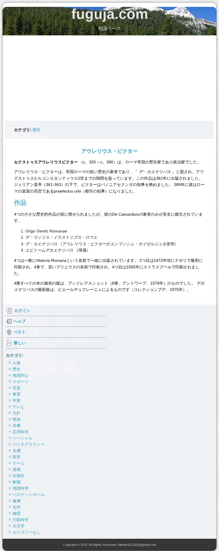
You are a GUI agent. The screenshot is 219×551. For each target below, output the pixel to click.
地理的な (21, 375)
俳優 (17, 425)
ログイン (22, 310)
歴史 (36, 129)
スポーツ (21, 381)
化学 (17, 507)
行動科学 (21, 519)
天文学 (19, 526)
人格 (17, 362)
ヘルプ (20, 321)
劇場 (17, 482)
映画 (17, 419)
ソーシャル (23, 438)
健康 (17, 501)
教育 (17, 394)
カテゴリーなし (26, 532)
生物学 (19, 475)
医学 (17, 457)
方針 (17, 413)
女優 (17, 450)
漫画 (17, 469)
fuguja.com (109, 14)
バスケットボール (28, 494)
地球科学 (21, 488)
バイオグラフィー (28, 444)
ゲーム (19, 463)
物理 (17, 513)
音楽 (17, 388)
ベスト (20, 332)
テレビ (19, 406)
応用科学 (21, 432)
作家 (17, 400)
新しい (20, 343)
